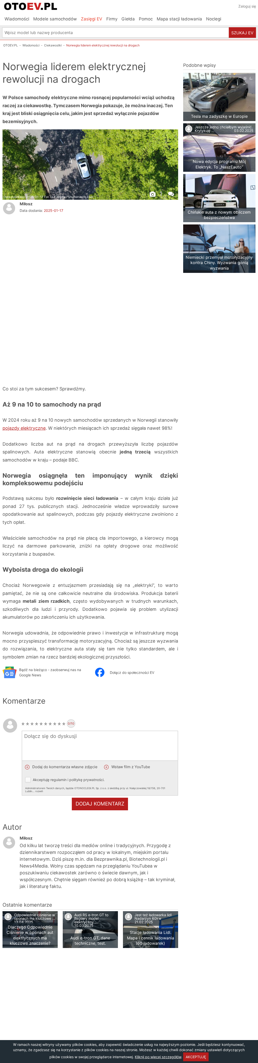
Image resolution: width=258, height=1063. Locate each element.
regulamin (58, 780)
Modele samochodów (55, 18)
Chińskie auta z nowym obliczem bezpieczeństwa (219, 215)
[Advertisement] (90, 256)
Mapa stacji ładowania (179, 18)
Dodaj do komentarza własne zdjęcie (64, 766)
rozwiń (39, 791)
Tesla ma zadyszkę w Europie (219, 116)
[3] (32, 724)
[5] (41, 724)
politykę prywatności (86, 780)
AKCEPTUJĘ (196, 1057)
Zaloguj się (247, 6)
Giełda (128, 18)
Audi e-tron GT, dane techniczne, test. (90, 940)
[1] (23, 724)
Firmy (111, 18)
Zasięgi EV (91, 18)
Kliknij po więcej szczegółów (158, 1057)
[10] (63, 724)
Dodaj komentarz (100, 804)
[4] (36, 724)
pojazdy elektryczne (24, 428)
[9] (59, 724)
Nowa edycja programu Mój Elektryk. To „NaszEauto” (219, 164)
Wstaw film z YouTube (130, 766)
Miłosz (26, 203)
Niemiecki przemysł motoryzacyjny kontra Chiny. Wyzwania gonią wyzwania (219, 263)
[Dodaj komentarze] (172, 193)
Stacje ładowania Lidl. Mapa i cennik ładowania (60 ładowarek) (150, 938)
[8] (54, 724)
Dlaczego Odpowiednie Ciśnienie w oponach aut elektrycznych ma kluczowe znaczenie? (30, 935)
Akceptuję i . (95, 785)
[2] (27, 724)
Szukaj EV (242, 32)
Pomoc (146, 18)
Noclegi (213, 18)
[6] (45, 724)
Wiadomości (17, 18)
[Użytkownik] (9, 208)
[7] (50, 724)
